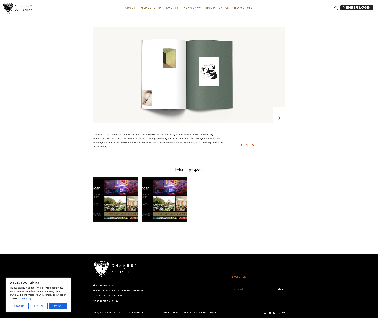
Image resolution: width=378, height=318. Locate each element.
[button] (130, 8)
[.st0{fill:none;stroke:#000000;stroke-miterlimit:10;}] (336, 8)
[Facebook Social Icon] (269, 313)
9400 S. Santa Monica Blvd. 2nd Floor (120, 290)
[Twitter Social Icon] (279, 313)
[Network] (241, 145)
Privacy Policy (181, 313)
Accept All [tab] (58, 305)
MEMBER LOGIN (356, 7)
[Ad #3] (115, 199)
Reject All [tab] (38, 305)
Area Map (200, 313)
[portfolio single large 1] (189, 75)
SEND (281, 289)
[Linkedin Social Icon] (274, 313)
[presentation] (279, 111)
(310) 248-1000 (104, 285)
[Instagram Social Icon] (265, 313)
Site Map (163, 313)
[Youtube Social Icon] (283, 313)
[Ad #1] (164, 199)
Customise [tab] (19, 305)
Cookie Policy (24, 298)
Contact (214, 313)
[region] (38, 295)
